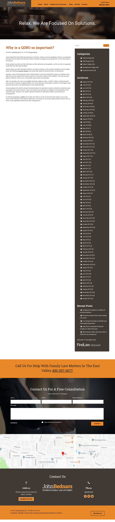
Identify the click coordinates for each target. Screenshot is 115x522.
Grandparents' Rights (89, 67)
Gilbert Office (26, 499)
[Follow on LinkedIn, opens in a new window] (92, 496)
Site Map (21, 513)
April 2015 (86, 243)
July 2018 (86, 122)
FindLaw (59, 513)
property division (23, 71)
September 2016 (88, 190)
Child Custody (87, 58)
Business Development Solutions (44, 513)
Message (13, 405)
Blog (71, 4)
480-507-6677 (104, 5)
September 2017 (88, 153)
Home (40, 4)
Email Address (77, 398)
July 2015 (86, 233)
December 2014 (88, 255)
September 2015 (88, 227)
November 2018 (88, 110)
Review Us (97, 513)
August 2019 (87, 82)
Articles (77, 4)
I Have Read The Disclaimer (53, 422)
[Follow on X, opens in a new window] (88, 496)
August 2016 (87, 193)
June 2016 (86, 199)
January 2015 (87, 252)
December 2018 (88, 106)
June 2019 (86, 88)
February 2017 (87, 175)
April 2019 (86, 94)
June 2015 (86, 236)
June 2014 (86, 274)
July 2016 (86, 196)
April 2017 (86, 168)
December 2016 (88, 181)
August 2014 (87, 267)
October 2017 (87, 150)
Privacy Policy (29, 513)
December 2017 (88, 144)
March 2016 (86, 209)
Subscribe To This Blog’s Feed (86, 340)
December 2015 (88, 218)
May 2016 (86, 202)
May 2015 (86, 240)
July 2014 (86, 271)
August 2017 (87, 156)
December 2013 (88, 292)
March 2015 (86, 246)
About (46, 4)
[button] (113, 510)
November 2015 (88, 221)
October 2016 (87, 187)
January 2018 (87, 141)
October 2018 (87, 113)
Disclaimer (14, 422)
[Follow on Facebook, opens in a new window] (85, 496)
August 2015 (87, 230)
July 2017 (86, 159)
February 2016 (87, 212)
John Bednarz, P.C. (16, 52)
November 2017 (88, 147)
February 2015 (87, 249)
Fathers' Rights (87, 64)
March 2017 (86, 171)
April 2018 (86, 131)
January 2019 (87, 103)
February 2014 (87, 286)
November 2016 (88, 184)
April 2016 (86, 205)
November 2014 (88, 258)
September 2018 (88, 116)
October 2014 (87, 261)
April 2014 (86, 280)
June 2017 (86, 162)
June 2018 (86, 125)
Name (12, 398)
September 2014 (88, 264)
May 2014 (86, 277)
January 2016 (87, 215)
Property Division (33, 52)
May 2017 (86, 165)
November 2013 (88, 295)
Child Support (87, 61)
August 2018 (87, 119)
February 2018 (87, 137)
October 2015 (87, 224)
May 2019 (86, 91)
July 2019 (86, 85)
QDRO (23, 97)
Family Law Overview (58, 4)
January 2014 (87, 289)
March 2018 (86, 134)
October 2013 (87, 298)
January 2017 (87, 178)
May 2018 (86, 128)
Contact (84, 4)
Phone (44, 398)
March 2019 (86, 97)
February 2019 (87, 100)
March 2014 (86, 283)
